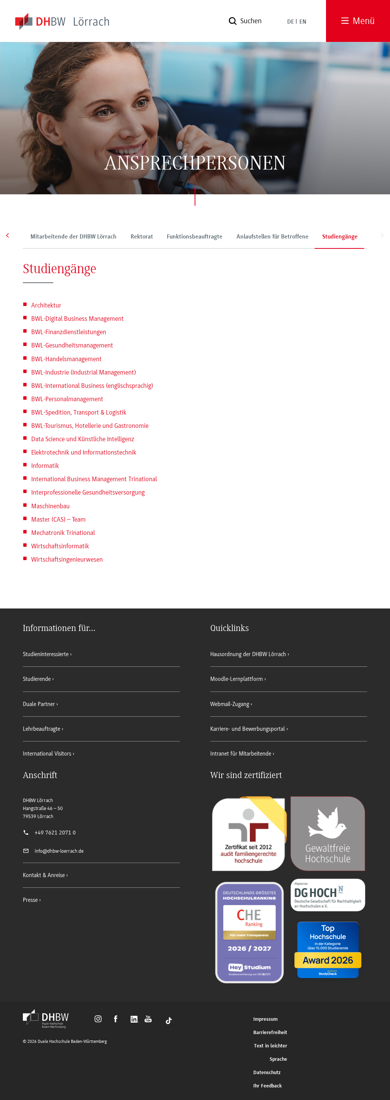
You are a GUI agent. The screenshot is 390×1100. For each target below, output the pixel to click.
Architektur (46, 305)
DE (290, 22)
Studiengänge (340, 237)
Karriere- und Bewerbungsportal (247, 728)
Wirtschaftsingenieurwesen (67, 559)
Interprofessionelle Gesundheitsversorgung (88, 492)
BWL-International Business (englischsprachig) (92, 385)
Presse (30, 900)
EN (302, 22)
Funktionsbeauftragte (194, 237)
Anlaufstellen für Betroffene (272, 237)
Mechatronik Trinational (63, 532)
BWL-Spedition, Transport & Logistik (78, 412)
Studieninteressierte (46, 654)
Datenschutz (267, 1073)
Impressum (265, 1019)
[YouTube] (150, 1020)
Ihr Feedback (267, 1086)
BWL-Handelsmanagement (66, 358)
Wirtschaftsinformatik (60, 546)
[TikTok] (168, 1020)
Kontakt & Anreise (44, 875)
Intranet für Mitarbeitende (240, 753)
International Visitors (47, 753)
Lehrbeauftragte (41, 728)
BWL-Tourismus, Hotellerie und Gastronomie (90, 425)
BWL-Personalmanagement (67, 399)
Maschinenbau (50, 505)
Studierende (37, 679)
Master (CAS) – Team (58, 519)
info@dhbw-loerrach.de (59, 851)
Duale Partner (39, 704)
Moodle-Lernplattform (236, 679)
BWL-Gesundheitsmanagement (72, 345)
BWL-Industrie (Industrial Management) (83, 372)
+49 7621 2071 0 (55, 832)
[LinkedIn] (135, 1020)
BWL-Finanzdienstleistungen (68, 332)
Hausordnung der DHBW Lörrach (248, 654)
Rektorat (142, 237)
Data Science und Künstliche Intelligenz (82, 439)
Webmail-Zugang (229, 704)
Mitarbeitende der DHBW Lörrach (73, 237)
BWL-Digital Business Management (77, 318)
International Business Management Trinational (94, 479)
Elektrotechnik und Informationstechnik (83, 452)
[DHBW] (49, 1026)
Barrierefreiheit (270, 1033)
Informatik (45, 465)
